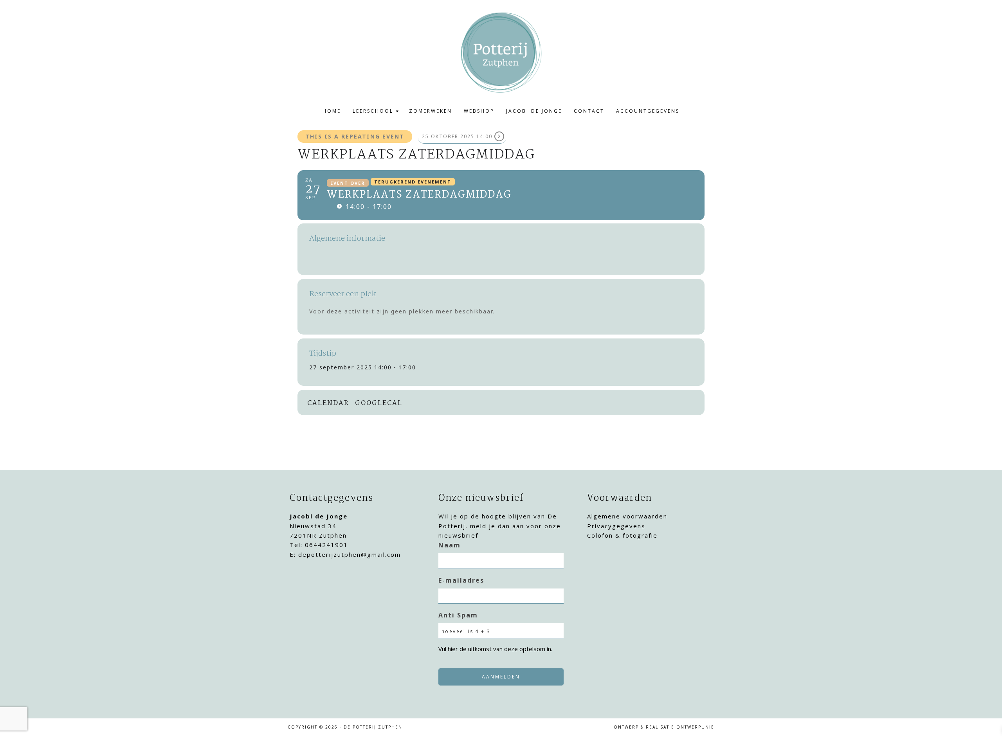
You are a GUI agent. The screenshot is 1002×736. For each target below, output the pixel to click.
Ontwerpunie (695, 727)
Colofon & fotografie (622, 535)
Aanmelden (501, 676)
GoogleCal (378, 403)
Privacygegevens (616, 526)
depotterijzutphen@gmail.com (349, 554)
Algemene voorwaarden (627, 516)
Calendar (328, 403)
